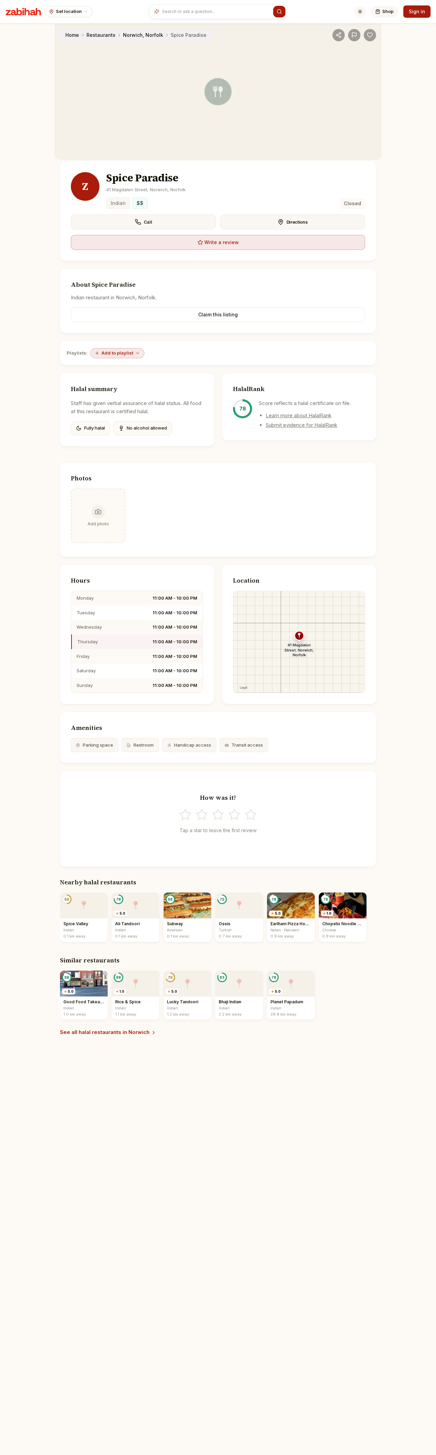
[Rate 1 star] (185, 815)
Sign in (417, 11)
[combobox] (216, 11)
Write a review (221, 242)
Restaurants (101, 35)
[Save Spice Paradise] (370, 35)
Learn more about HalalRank (298, 415)
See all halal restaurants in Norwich (105, 1032)
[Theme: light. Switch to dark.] (360, 11)
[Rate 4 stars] (234, 815)
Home (72, 35)
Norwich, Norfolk (143, 35)
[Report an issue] (354, 35)
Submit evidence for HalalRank (301, 425)
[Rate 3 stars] (218, 815)
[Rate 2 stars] (201, 815)
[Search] (279, 11)
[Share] (338, 35)
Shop (387, 11)
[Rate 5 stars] (251, 815)
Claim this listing (218, 314)
